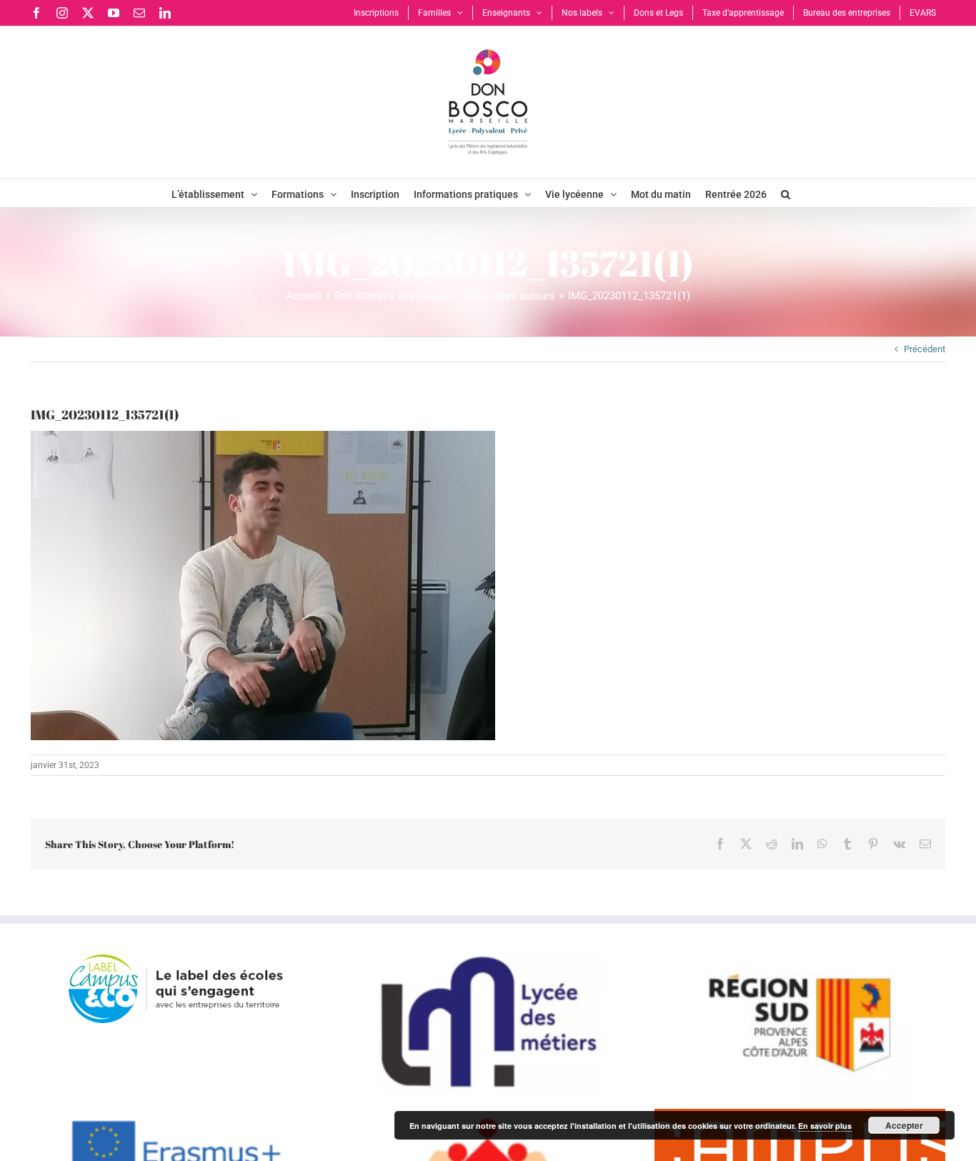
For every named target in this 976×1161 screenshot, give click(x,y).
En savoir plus (825, 1125)
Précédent (924, 349)
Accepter (904, 1125)
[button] (785, 193)
